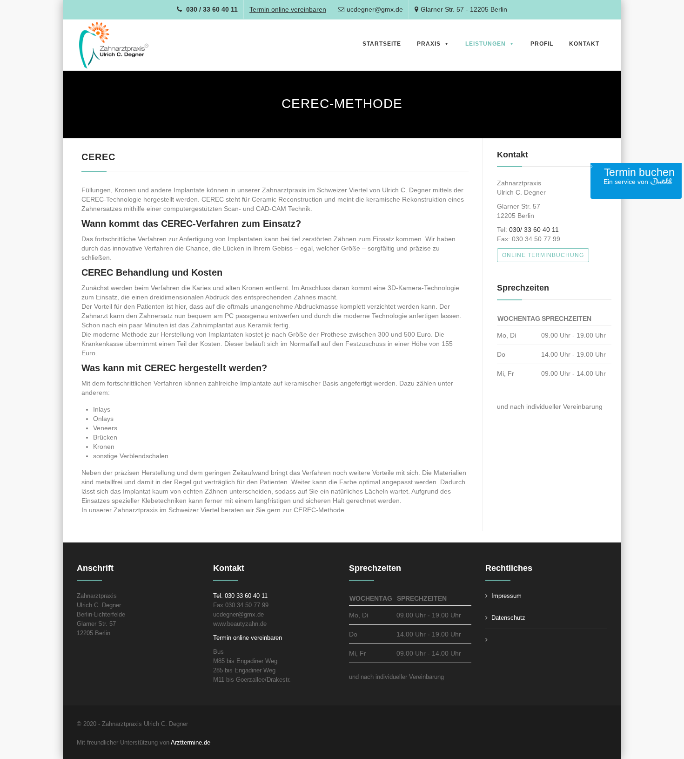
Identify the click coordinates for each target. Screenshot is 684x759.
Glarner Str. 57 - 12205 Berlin (464, 9)
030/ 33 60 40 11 (534, 229)
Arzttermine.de (191, 742)
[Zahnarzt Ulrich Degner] (114, 45)
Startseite (381, 44)
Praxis (429, 44)
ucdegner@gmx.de (375, 9)
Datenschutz (508, 617)
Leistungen (485, 44)
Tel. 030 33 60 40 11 (240, 595)
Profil (541, 44)
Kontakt (584, 44)
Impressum (506, 595)
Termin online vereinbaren (247, 637)
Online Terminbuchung (543, 255)
